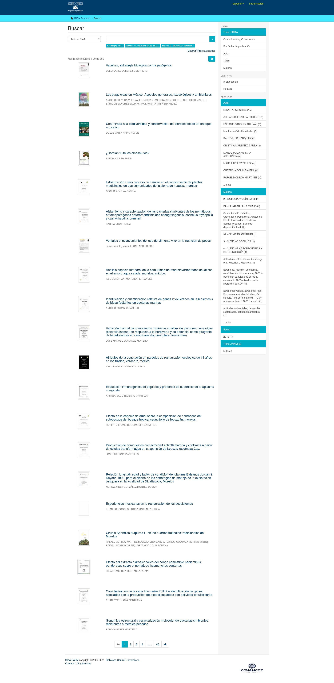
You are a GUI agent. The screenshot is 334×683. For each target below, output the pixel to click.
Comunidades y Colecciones (239, 39)
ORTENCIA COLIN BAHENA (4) (240, 170)
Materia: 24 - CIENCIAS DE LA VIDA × (142, 45)
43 (157, 644)
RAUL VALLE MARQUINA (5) (239, 138)
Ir (212, 39)
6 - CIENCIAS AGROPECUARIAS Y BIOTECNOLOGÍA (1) (242, 250)
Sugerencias (84, 663)
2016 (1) (228, 336)
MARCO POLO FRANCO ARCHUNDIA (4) (237, 154)
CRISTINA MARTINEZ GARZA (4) (242, 145)
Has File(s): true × (115, 45)
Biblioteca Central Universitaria (123, 660)
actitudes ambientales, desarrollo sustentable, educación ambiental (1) (241, 311)
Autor (226, 53)
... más (227, 184)
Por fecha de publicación (236, 46)
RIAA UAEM (72, 660)
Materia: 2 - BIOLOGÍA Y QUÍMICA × (178, 45)
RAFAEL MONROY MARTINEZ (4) (242, 177)
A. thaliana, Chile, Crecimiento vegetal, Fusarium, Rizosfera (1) (242, 260)
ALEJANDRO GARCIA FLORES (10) (243, 117)
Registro (228, 88)
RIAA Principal (82, 18)
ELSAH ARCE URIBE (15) (237, 109)
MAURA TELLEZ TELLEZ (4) (239, 163)
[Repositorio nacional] (253, 667)
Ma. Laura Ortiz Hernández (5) (240, 131)
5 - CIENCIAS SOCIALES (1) (239, 241)
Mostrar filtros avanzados (201, 50)
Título (226, 60)
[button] (238, 3)
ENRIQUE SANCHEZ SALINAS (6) (242, 124)
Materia (227, 67)
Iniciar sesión (230, 81)
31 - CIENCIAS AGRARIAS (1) (240, 234)
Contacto (70, 663)
